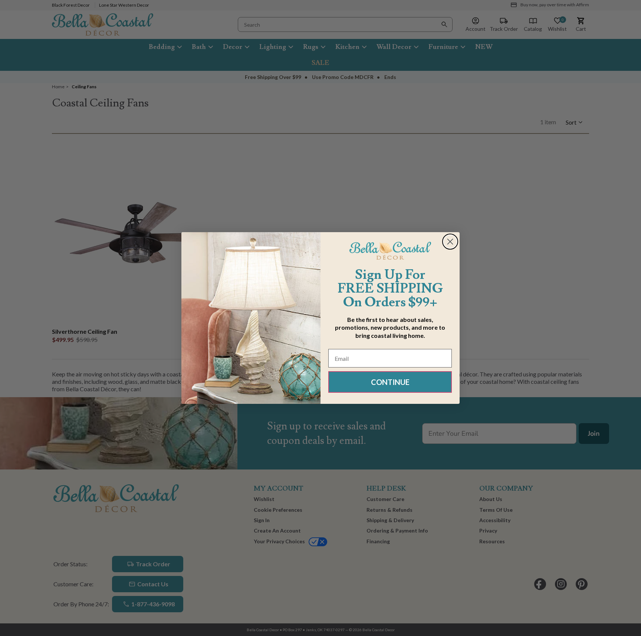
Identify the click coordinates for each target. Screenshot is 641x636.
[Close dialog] (450, 241)
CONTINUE (390, 382)
